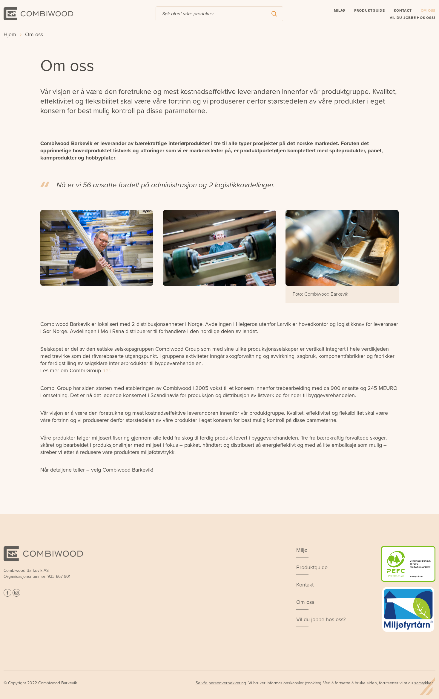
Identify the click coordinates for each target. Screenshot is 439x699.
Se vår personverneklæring (221, 683)
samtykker (423, 683)
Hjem (10, 34)
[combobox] (219, 13)
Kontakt (403, 10)
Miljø (339, 10)
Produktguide (369, 10)
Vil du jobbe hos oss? (412, 17)
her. (106, 370)
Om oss (428, 10)
